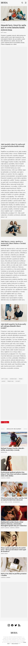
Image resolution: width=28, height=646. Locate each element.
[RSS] (19, 626)
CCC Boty (17, 381)
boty (6, 162)
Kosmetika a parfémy (5, 478)
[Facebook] (12, 626)
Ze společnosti (16, 502)
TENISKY (21, 378)
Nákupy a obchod (5, 527)
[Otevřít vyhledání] (22, 2)
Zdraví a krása (4, 553)
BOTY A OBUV (5, 378)
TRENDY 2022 (10, 381)
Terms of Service (15, 643)
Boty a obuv (3, 32)
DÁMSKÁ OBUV (13, 378)
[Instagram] (9, 626)
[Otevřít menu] (25, 2)
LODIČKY (4, 381)
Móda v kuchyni (8, 502)
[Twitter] (16, 626)
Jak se (2, 502)
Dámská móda (4, 452)
